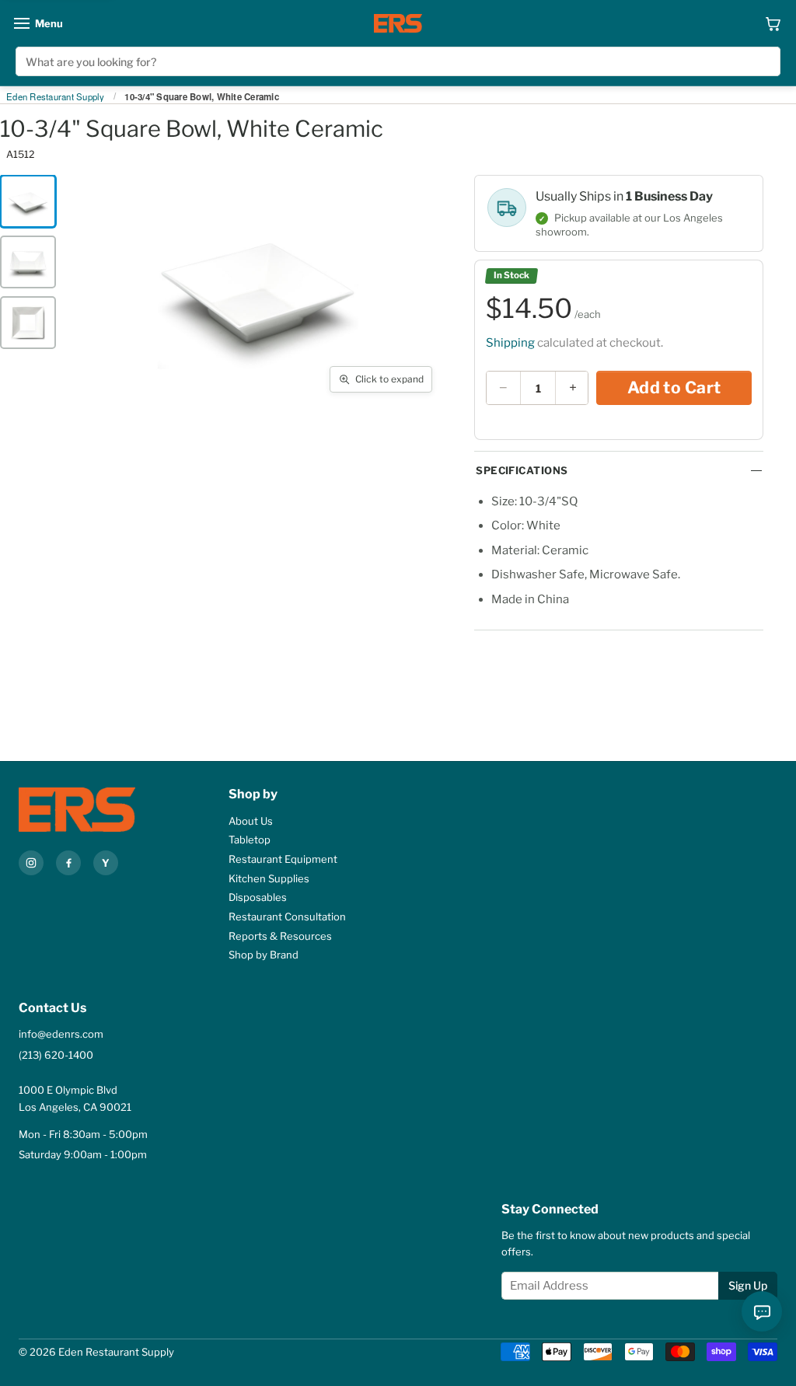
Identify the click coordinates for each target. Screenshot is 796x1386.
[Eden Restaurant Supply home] (398, 23)
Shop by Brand (263, 954)
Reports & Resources (280, 936)
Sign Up (747, 1285)
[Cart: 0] (773, 23)
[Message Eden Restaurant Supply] (762, 1311)
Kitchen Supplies (269, 878)
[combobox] (398, 61)
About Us (251, 821)
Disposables (258, 897)
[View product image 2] (28, 262)
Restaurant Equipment (283, 859)
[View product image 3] (28, 322)
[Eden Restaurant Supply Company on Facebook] (68, 862)
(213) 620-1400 (56, 1055)
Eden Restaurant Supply (55, 97)
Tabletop (250, 839)
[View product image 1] (28, 201)
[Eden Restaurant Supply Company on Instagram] (31, 862)
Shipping (510, 343)
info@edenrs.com (61, 1034)
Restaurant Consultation (287, 916)
